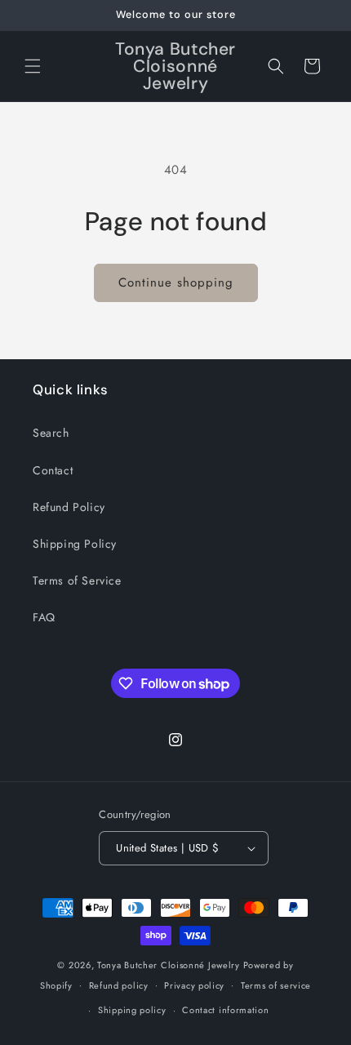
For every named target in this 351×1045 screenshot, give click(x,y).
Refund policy (119, 985)
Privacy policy (194, 985)
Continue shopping (175, 282)
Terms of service (276, 985)
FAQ (44, 617)
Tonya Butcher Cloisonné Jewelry (168, 965)
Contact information (225, 1009)
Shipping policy (132, 1009)
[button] (33, 66)
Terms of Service (77, 580)
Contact (53, 470)
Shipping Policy (75, 544)
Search (51, 433)
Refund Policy (69, 507)
